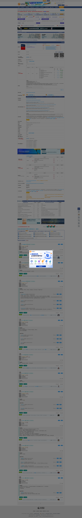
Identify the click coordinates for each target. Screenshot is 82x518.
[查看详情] (41, 258)
